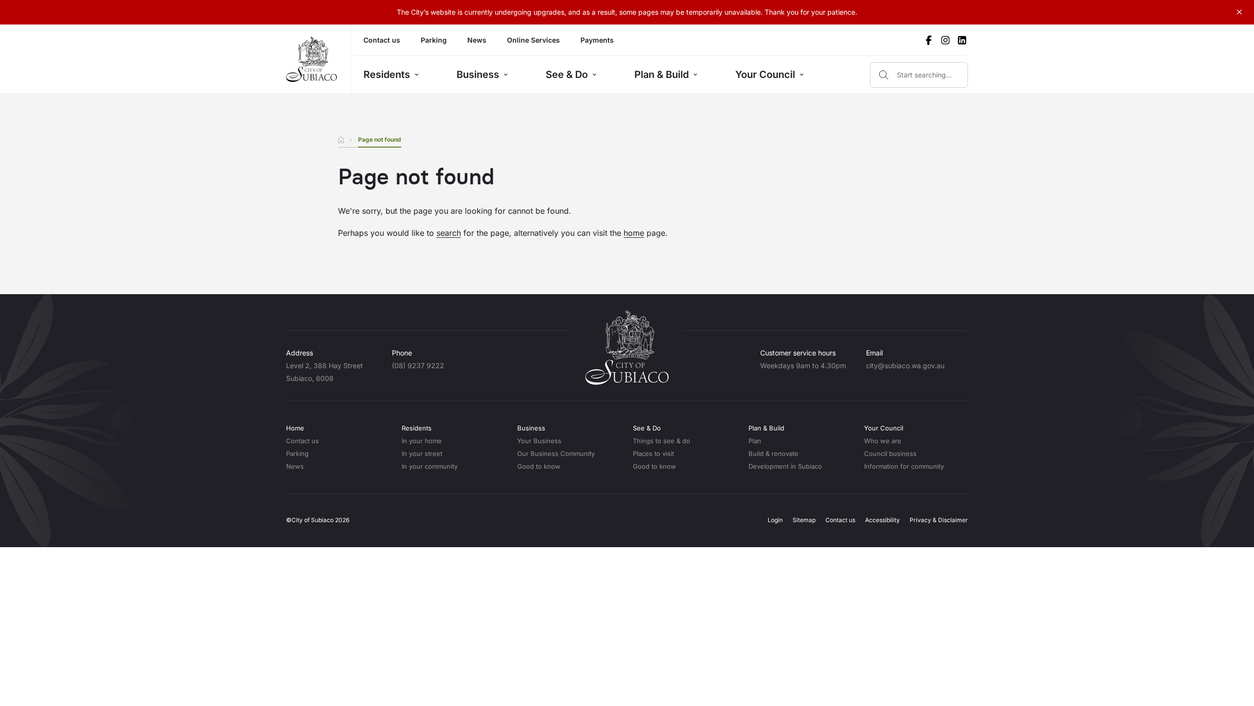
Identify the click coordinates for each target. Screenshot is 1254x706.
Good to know (538, 466)
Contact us (381, 40)
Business (478, 74)
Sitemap (804, 520)
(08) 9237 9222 (418, 365)
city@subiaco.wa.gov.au (905, 365)
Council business (890, 453)
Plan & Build (661, 74)
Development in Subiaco (785, 466)
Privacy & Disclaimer (939, 520)
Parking (434, 40)
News (476, 40)
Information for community (904, 466)
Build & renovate (773, 453)
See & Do (567, 74)
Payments (597, 40)
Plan (754, 441)
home (634, 233)
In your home (422, 441)
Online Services (533, 40)
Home (295, 428)
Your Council (765, 74)
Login (775, 520)
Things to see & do (661, 441)
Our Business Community (556, 453)
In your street (422, 453)
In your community (430, 466)
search (448, 233)
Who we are (882, 441)
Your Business (539, 441)
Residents (386, 74)
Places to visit (653, 453)
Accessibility (882, 520)
